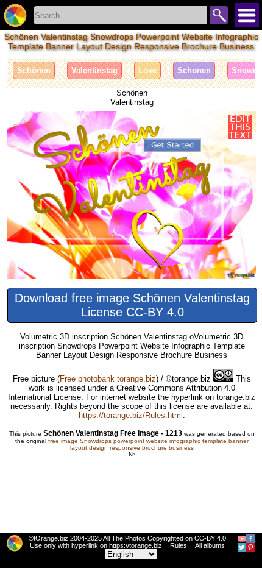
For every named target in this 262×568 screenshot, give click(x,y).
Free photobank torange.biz (108, 378)
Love (147, 70)
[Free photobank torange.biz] (15, 15)
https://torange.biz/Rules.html (131, 415)
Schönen (34, 70)
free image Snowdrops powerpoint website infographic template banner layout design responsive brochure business (148, 444)
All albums (210, 545)
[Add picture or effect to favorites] (23, 127)
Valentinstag (94, 70)
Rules (178, 545)
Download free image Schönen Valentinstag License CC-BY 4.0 (132, 305)
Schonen (194, 70)
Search (219, 15)
